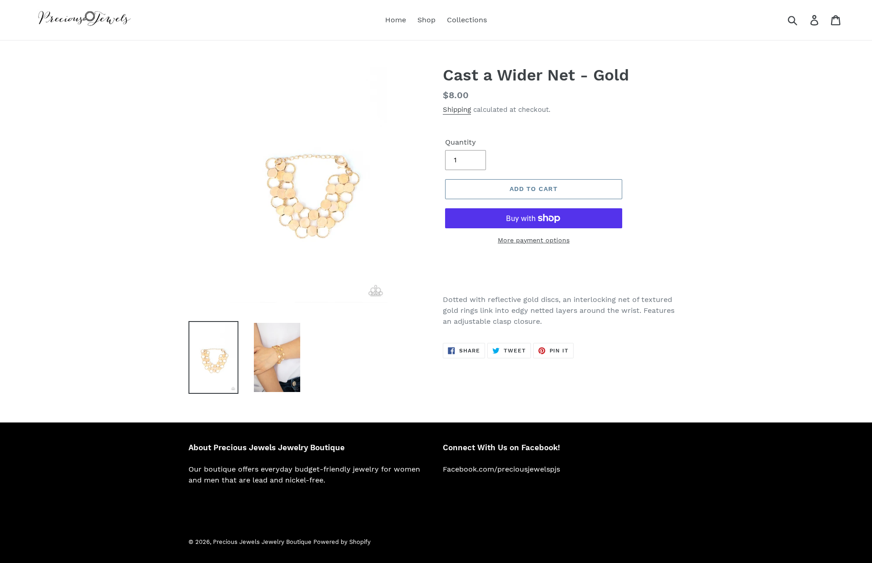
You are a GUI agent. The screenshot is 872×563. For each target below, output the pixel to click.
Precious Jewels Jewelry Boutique (263, 541)
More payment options (534, 240)
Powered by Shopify (342, 541)
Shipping (457, 110)
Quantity (460, 142)
